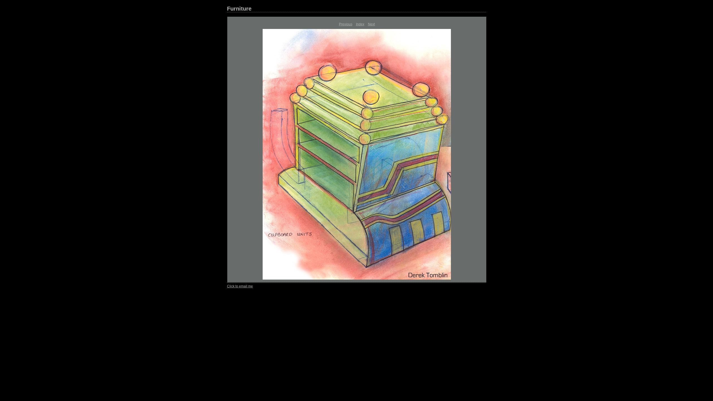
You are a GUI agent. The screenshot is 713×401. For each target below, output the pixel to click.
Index (360, 24)
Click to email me (240, 286)
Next (371, 24)
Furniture (239, 9)
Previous (345, 24)
